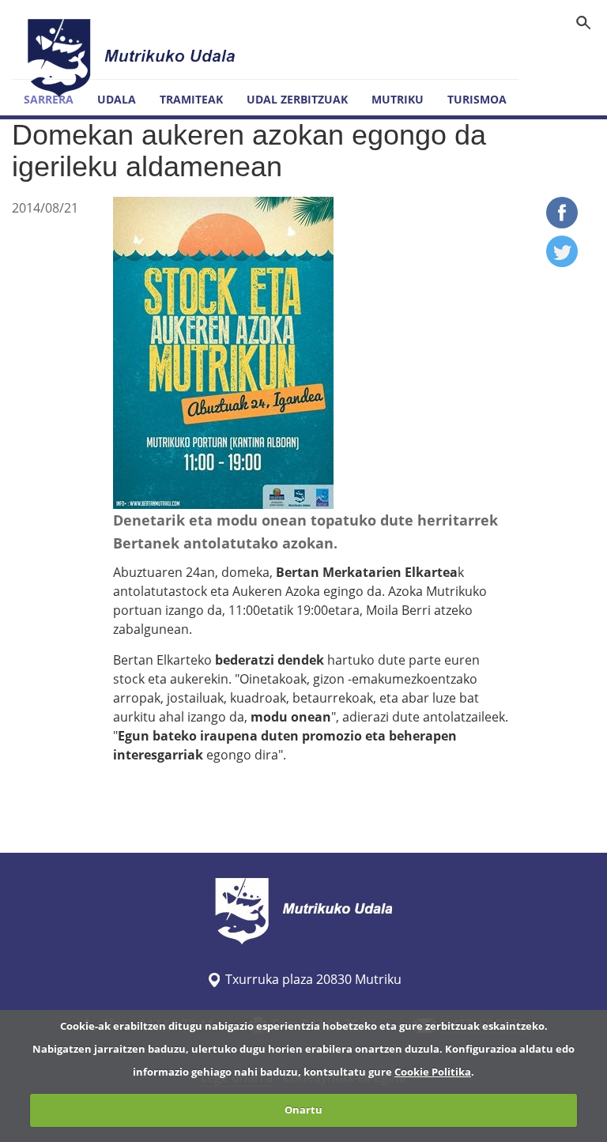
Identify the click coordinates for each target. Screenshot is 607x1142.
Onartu (303, 1109)
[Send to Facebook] (562, 223)
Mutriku (397, 99)
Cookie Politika (432, 1072)
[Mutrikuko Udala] (133, 57)
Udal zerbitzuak (297, 99)
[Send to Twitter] (562, 262)
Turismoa (477, 99)
